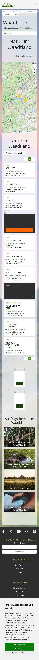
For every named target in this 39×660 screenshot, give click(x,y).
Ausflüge (19, 568)
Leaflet (17, 132)
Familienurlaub (19, 588)
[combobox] (15, 153)
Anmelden (20, 552)
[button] (26, 100)
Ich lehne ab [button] (19, 649)
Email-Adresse (19, 543)
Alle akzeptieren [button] (19, 645)
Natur (15, 15)
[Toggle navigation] (35, 4)
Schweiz (21, 11)
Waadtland (7, 15)
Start (4, 11)
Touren (19, 572)
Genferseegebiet (31, 11)
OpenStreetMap (25, 132)
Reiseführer (12, 11)
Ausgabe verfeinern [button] (26, 56)
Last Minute (19, 595)
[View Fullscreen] (34, 65)
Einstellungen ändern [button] (19, 653)
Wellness (19, 591)
